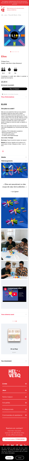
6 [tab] (18, 51)
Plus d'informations (7, 97)
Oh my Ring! (14, 349)
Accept (9, 458)
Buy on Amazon (14, 89)
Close (19, 458)
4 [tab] (15, 51)
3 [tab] (13, 51)
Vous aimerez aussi (7, 314)
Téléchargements (7, 161)
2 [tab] (12, 51)
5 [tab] (16, 51)
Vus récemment (6, 361)
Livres (4, 384)
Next (25, 339)
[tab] (14, 97)
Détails (3, 157)
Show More (3, 151)
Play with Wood (12, 15)
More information (10, 453)
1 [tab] (10, 51)
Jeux (5, 15)
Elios (19, 15)
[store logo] (2, 9)
